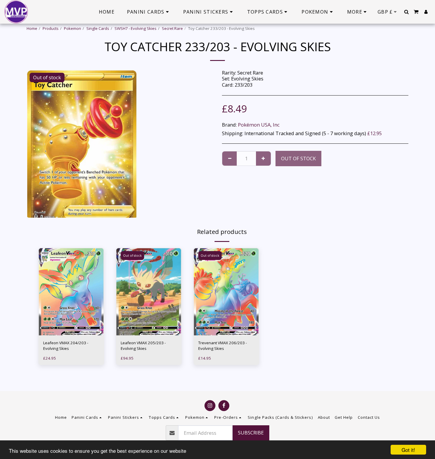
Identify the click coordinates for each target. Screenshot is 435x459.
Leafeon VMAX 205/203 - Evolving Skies (143, 345)
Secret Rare (172, 28)
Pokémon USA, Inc (259, 124)
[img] (71, 291)
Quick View (71, 324)
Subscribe (251, 432)
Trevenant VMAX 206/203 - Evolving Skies (222, 345)
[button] (406, 11)
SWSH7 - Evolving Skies (136, 28)
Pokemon (72, 28)
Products (51, 28)
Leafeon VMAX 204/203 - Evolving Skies (65, 345)
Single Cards (97, 28)
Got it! (408, 449)
